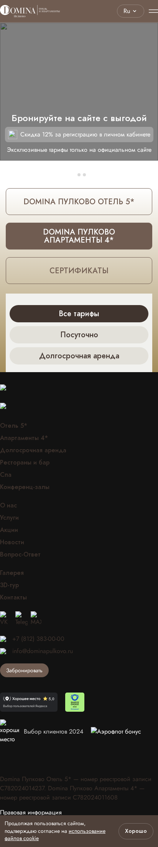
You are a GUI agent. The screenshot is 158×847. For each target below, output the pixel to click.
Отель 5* (13, 426)
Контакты (13, 597)
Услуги (9, 518)
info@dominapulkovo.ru (42, 651)
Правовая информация (31, 812)
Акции (9, 530)
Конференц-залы (24, 487)
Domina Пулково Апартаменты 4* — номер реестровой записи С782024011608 (72, 793)
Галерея (12, 573)
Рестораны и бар (24, 462)
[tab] (73, 174)
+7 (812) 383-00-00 (38, 638)
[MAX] (36, 619)
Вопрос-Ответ (20, 554)
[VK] (6, 619)
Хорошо (136, 831)
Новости (12, 542)
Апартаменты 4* (24, 438)
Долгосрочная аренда (33, 450)
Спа (6, 475)
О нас (8, 505)
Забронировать (24, 670)
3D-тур (9, 585)
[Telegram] (21, 619)
